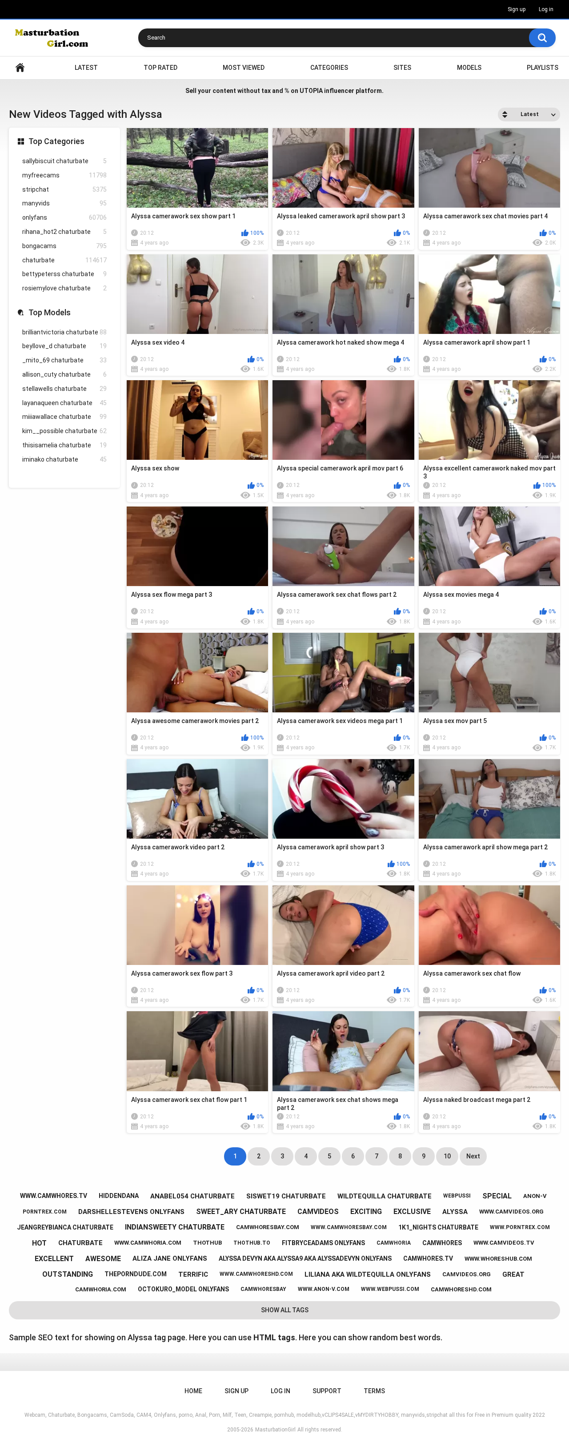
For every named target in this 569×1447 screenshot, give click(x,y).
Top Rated (160, 67)
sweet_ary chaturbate (241, 1211)
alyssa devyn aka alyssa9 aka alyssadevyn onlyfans (305, 1258)
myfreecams (64, 175)
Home (20, 67)
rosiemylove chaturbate (64, 288)
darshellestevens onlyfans (131, 1212)
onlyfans (64, 217)
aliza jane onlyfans (169, 1258)
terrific (193, 1274)
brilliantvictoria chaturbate (64, 332)
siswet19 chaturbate (286, 1196)
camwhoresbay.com (267, 1227)
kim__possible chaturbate (64, 430)
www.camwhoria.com (147, 1242)
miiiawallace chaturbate (64, 416)
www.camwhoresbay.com (349, 1227)
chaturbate (64, 260)
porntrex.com (45, 1212)
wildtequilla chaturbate (384, 1196)
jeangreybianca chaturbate (65, 1227)
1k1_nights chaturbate (438, 1227)
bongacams (64, 245)
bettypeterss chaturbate (64, 273)
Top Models (49, 312)
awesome (103, 1258)
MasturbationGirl (275, 1430)
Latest (86, 67)
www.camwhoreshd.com (256, 1274)
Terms (374, 1391)
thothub (207, 1242)
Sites (402, 67)
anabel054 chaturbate (192, 1196)
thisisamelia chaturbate (64, 445)
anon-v (535, 1196)
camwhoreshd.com (461, 1289)
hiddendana (119, 1195)
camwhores (442, 1242)
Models (469, 67)
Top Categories (56, 141)
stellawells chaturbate (64, 388)
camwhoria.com (100, 1289)
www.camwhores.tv (53, 1195)
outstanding (67, 1274)
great (513, 1274)
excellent (54, 1258)
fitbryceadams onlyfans (323, 1242)
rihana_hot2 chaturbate (64, 231)
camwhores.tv (428, 1258)
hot (39, 1243)
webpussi (457, 1196)
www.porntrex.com (520, 1227)
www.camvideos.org (511, 1211)
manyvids (64, 203)
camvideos (318, 1211)
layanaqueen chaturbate (64, 402)
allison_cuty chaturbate (64, 374)
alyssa (455, 1212)
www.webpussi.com (390, 1289)
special (497, 1196)
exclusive (412, 1211)
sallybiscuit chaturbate (64, 161)
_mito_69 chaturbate (64, 360)
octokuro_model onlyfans (183, 1289)
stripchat (64, 189)
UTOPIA (311, 90)
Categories (329, 67)
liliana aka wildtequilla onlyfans (368, 1274)
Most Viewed (243, 67)
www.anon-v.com (323, 1289)
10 (447, 1156)
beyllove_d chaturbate (64, 346)
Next (473, 1156)
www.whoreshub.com (498, 1258)
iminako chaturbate (64, 459)
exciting (366, 1211)
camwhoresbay (263, 1289)
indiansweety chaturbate (174, 1227)
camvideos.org (466, 1274)
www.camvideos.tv (503, 1242)
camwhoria (394, 1243)
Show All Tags (285, 1310)
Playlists (542, 67)
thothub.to (251, 1243)
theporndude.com (135, 1274)
